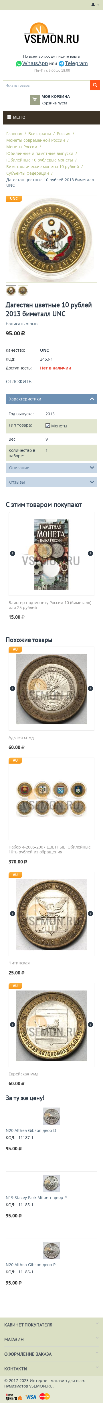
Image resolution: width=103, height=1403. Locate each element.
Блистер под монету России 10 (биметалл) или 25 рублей (50, 605)
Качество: (15, 350)
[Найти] (95, 85)
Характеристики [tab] (25, 399)
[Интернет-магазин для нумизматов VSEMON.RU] (52, 32)
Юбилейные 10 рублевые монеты (39, 160)
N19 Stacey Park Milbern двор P (36, 1197)
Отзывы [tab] (17, 482)
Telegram (76, 63)
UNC (14, 198)
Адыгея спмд (21, 737)
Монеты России (21, 146)
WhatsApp (35, 63)
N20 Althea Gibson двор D (31, 1130)
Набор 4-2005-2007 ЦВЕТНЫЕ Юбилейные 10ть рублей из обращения (50, 850)
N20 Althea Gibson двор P (31, 1264)
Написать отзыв (21, 323)
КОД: (10, 359)
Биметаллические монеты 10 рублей (42, 166)
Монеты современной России (35, 140)
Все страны (39, 133)
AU (15, 649)
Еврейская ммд (23, 1074)
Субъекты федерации (27, 173)
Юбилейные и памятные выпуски (39, 153)
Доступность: (19, 368)
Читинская (19, 963)
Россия (63, 133)
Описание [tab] (19, 467)
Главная (14, 133)
